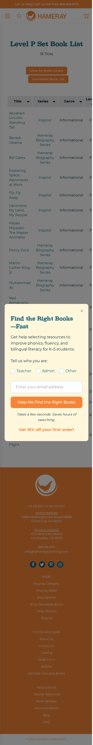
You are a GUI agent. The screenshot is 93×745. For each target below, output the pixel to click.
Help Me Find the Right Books (46, 402)
